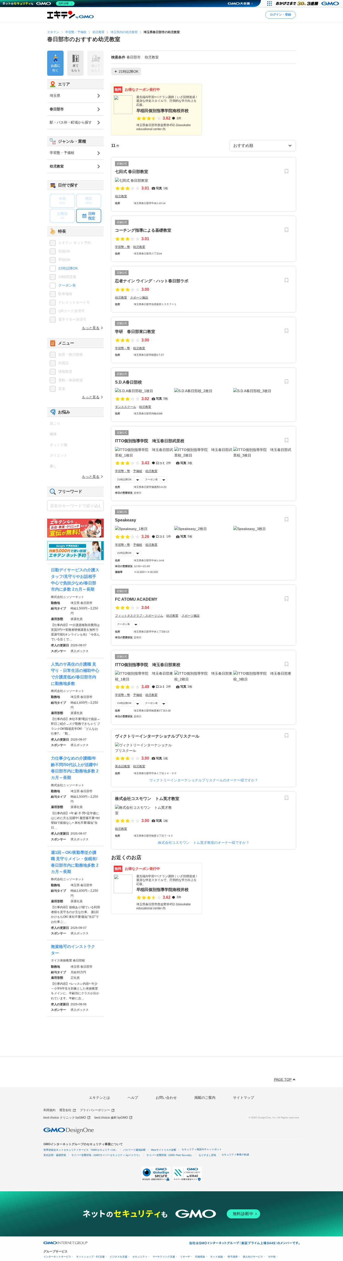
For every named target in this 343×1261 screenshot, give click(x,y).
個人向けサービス (253, 1256)
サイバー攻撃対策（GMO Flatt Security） (169, 1155)
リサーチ (185, 1256)
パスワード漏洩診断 (134, 1149)
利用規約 (49, 1110)
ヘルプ (133, 1098)
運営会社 (65, 1110)
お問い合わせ (166, 1098)
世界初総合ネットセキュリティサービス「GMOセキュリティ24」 (80, 1149)
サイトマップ (243, 1098)
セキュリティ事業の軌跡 (235, 1154)
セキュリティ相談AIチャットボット (202, 1149)
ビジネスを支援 (118, 1256)
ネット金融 (216, 1256)
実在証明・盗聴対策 (54, 1155)
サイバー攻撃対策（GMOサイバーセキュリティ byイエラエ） (106, 1155)
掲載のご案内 (204, 1098)
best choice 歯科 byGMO (111, 1117)
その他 (271, 1256)
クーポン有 (151, 479)
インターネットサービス (57, 1256)
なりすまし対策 (207, 1155)
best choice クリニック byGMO (64, 1117)
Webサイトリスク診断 (163, 1149)
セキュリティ (139, 1256)
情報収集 (200, 1256)
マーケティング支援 (163, 1256)
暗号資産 (233, 1256)
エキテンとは (99, 1098)
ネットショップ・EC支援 (90, 1256)
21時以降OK (124, 479)
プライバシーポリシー (95, 1110)
